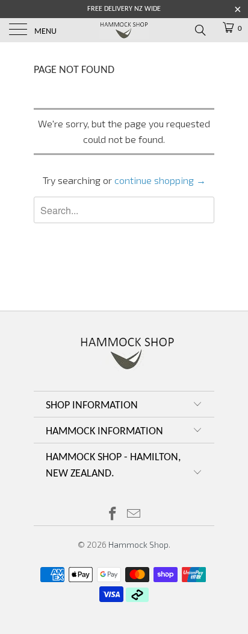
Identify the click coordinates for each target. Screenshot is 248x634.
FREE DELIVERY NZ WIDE (124, 9)
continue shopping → (160, 180)
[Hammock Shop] (124, 30)
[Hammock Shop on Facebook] (113, 514)
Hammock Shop (138, 544)
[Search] (199, 29)
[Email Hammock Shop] (134, 514)
